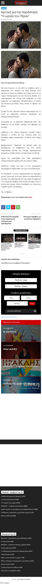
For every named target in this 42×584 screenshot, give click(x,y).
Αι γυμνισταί (10, 331)
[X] (8, 207)
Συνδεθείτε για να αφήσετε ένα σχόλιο (15, 263)
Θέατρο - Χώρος (21, 286)
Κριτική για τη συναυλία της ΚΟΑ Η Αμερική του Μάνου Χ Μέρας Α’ (34, 246)
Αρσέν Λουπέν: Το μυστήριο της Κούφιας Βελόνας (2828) (19, 509)
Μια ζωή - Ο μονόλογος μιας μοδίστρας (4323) (16, 538)
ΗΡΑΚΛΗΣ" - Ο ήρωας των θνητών (20, 366)
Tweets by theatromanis (9, 317)
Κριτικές (4, 8)
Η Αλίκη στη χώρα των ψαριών (19, 383)
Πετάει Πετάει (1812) (7, 554)
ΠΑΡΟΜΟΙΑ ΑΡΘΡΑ (21, 230)
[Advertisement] (21, 416)
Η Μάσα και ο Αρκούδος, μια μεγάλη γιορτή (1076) (17, 512)
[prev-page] (20, 254)
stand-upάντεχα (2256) (8, 548)
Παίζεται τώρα (21, 280)
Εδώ (30, 197)
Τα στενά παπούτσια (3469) (10, 499)
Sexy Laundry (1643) (7, 564)
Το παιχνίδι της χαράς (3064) (10, 503)
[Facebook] (3, 207)
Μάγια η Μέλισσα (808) (8, 516)
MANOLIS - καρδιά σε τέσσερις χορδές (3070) (15, 545)
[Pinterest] (13, 207)
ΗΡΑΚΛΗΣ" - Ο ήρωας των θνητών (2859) (14, 506)
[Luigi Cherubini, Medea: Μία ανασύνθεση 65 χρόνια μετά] (21, 238)
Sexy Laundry (10, 349)
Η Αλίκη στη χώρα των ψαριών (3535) (13, 496)
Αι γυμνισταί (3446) (7, 541)
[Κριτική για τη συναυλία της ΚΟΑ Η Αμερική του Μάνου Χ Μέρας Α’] (34, 238)
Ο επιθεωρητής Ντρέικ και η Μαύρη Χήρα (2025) (16, 551)
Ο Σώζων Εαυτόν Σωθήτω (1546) (11, 567)
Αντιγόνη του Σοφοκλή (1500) (10, 571)
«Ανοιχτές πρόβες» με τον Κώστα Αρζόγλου (32, 218)
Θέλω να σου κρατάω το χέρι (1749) (12, 558)
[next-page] (22, 254)
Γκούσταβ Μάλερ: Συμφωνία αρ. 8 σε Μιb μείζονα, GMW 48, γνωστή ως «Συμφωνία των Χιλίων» (6, 247)
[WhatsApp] (18, 207)
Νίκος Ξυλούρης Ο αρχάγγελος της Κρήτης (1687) (17, 561)
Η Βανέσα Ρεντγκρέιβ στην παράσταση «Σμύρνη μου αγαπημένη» (9, 220)
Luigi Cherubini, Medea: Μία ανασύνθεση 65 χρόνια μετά (19, 244)
